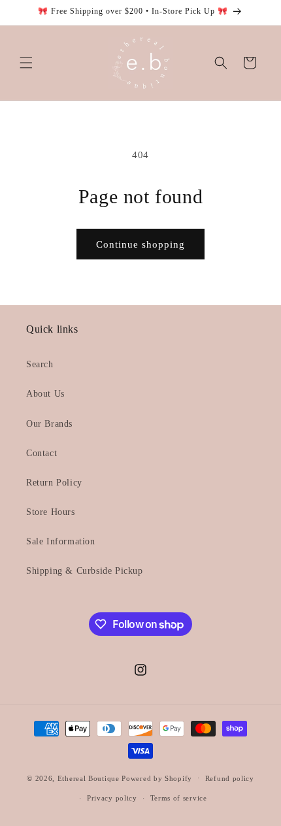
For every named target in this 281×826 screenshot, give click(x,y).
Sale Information (60, 541)
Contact (41, 453)
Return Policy (54, 482)
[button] (26, 62)
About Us (45, 394)
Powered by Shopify (157, 778)
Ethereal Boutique (89, 778)
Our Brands (49, 424)
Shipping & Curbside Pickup (84, 571)
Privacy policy (112, 798)
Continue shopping (140, 244)
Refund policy (229, 778)
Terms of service (178, 798)
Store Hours (50, 512)
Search (40, 364)
